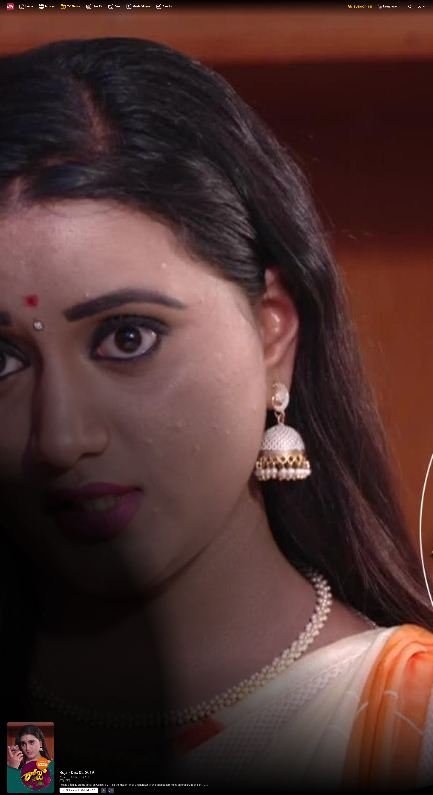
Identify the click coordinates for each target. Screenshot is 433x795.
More (206, 785)
